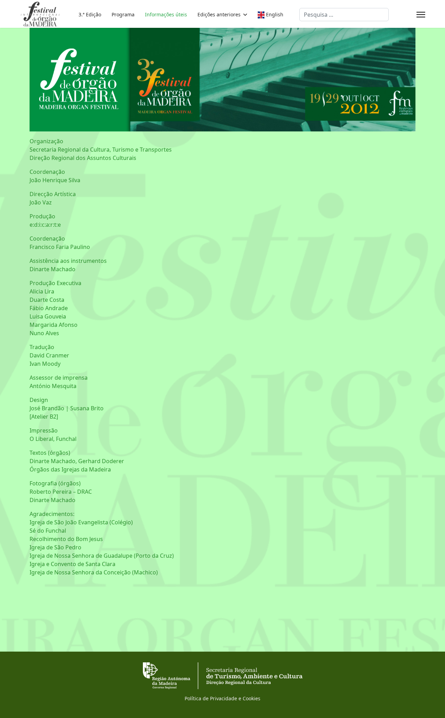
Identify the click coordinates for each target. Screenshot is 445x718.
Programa (123, 14)
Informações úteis (166, 14)
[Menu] (420, 15)
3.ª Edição (90, 14)
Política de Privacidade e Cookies (222, 698)
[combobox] (344, 14)
